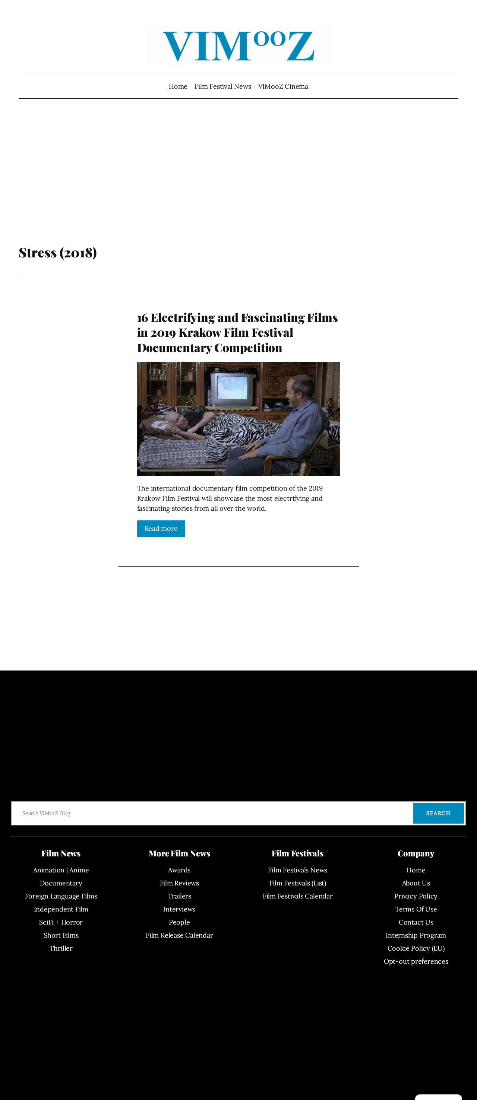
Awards (179, 870)
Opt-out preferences (416, 961)
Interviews (179, 909)
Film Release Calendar (179, 935)
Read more (161, 528)
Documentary (61, 883)
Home (178, 86)
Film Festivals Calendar (298, 896)
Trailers (179, 896)
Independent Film (61, 909)
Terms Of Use (416, 909)
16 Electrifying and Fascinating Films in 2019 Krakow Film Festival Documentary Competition (237, 332)
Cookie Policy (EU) (416, 948)
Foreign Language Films (61, 896)
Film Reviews (179, 883)
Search (438, 813)
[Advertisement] (239, 184)
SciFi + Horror (61, 922)
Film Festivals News (297, 870)
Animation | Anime (61, 870)
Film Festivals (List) (297, 883)
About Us (416, 883)
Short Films (61, 935)
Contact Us (416, 922)
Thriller (61, 948)
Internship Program (416, 935)
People (179, 922)
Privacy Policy (415, 896)
